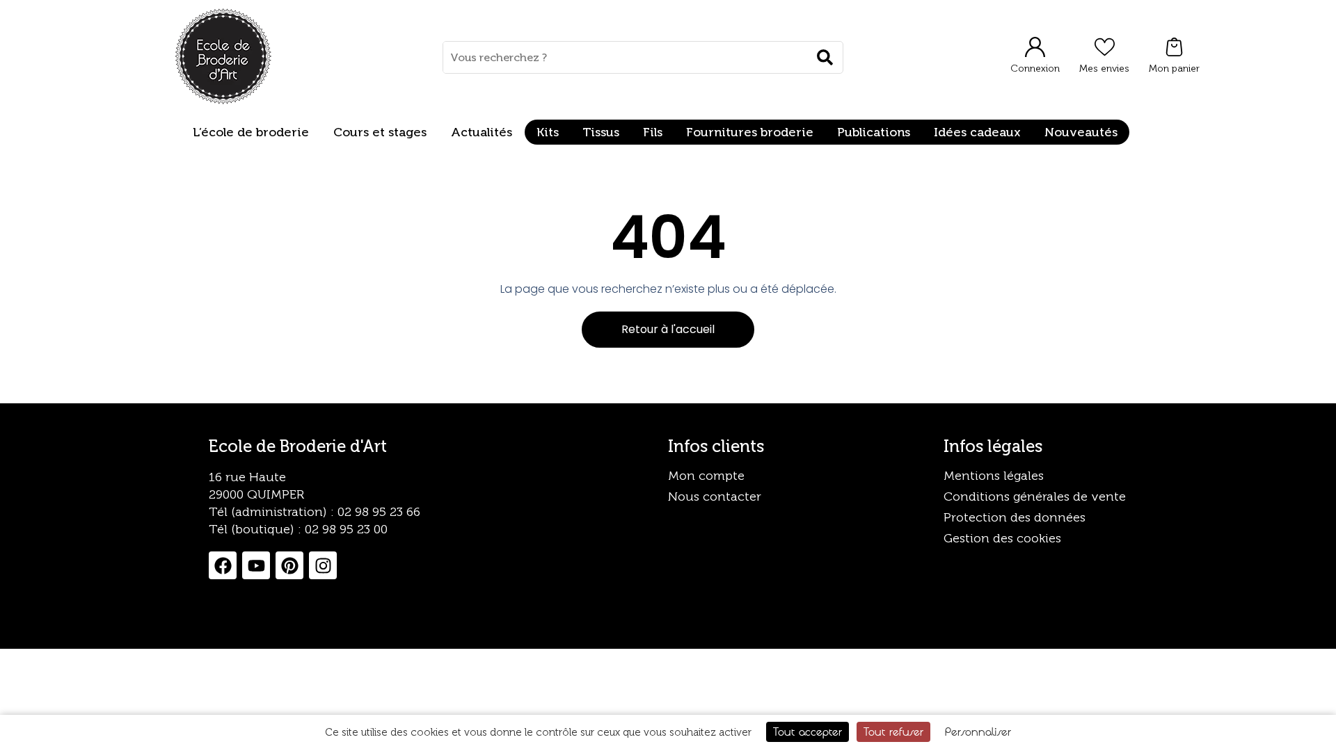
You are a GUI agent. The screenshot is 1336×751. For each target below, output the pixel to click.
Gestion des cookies (1002, 538)
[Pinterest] (289, 565)
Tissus (600, 132)
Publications (873, 132)
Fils (652, 132)
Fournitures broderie (749, 132)
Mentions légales (994, 476)
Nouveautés (1081, 132)
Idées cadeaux (977, 132)
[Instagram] (323, 565)
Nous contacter (714, 496)
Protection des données (1015, 517)
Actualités (481, 132)
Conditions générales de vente (1035, 496)
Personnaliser (978, 731)
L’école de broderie (251, 132)
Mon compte (706, 476)
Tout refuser (893, 731)
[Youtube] (256, 565)
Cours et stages (380, 132)
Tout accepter (807, 731)
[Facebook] (223, 565)
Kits (547, 132)
